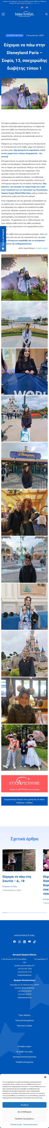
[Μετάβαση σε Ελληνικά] (26, 7)
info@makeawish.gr (25, 975)
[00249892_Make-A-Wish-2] (24, 324)
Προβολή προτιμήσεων (24, 1119)
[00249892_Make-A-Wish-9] (24, 653)
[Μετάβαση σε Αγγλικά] (22, 7)
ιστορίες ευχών (41, 248)
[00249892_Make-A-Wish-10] (24, 700)
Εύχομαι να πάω (10, 886)
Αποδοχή (24, 1105)
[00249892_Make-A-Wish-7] (24, 559)
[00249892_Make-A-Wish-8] (24, 606)
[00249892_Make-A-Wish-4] (24, 418)
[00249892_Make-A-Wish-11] (24, 747)
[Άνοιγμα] (3, 14)
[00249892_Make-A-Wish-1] (24, 277)
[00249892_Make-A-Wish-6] (24, 512)
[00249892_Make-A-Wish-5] (24, 465)
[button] (45, 1077)
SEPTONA (22, 789)
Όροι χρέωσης (35, 3)
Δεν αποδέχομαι (24, 1112)
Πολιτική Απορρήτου (30, 1124)
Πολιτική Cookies (16, 1124)
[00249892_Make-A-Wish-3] (24, 371)
